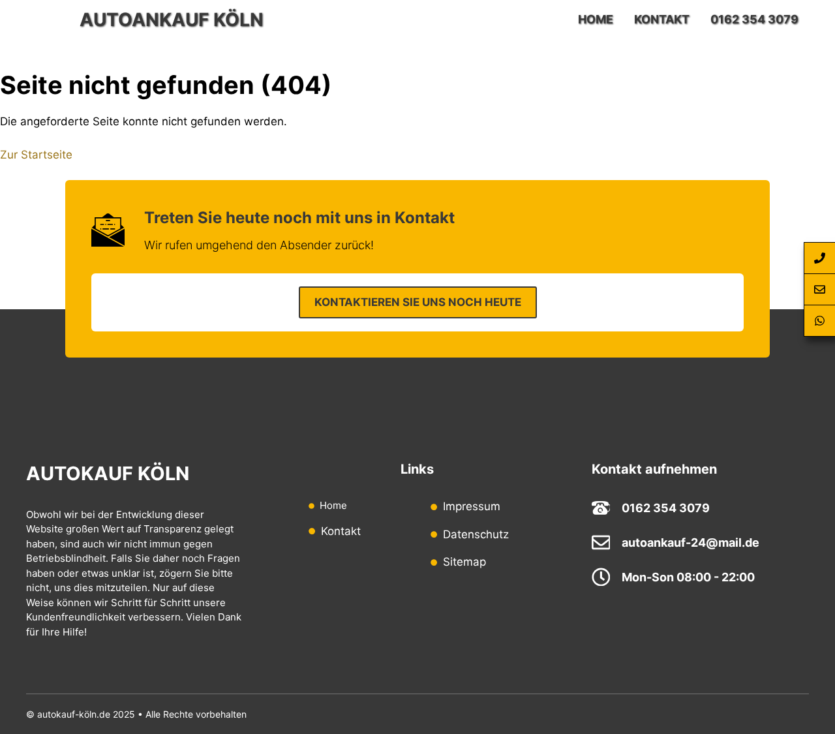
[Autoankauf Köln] (49, 19)
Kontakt (662, 19)
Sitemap (464, 561)
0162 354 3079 (754, 19)
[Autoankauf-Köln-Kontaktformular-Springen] (819, 289)
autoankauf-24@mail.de (690, 542)
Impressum (471, 506)
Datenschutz (476, 534)
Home (595, 19)
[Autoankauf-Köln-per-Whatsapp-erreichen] (819, 321)
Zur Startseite (36, 154)
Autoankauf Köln (172, 19)
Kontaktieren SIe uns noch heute (417, 302)
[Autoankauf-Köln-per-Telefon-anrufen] (819, 258)
